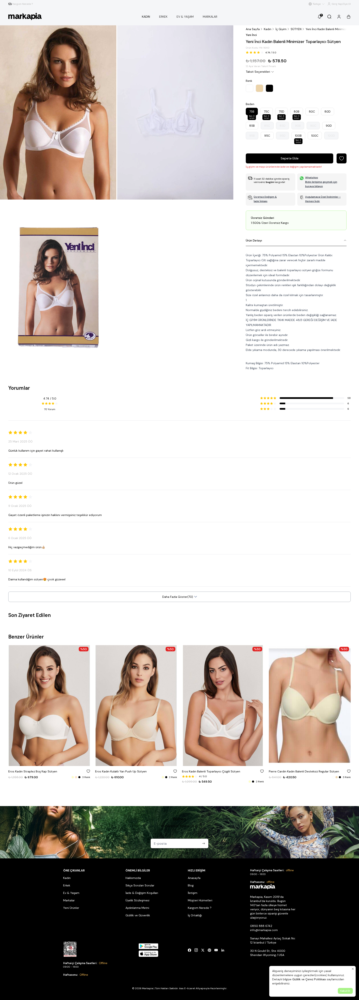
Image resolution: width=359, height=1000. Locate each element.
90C (313, 125)
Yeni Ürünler (71, 908)
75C (266, 112)
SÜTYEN (296, 29)
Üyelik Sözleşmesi (137, 900)
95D (282, 135)
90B (298, 125)
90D (329, 125)
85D (282, 125)
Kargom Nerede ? (199, 908)
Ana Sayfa (253, 29)
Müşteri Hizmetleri (200, 900)
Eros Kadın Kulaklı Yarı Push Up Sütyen (34, 771)
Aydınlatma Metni (137, 908)
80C (312, 111)
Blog (191, 885)
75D (281, 112)
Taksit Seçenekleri (258, 72)
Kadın (267, 29)
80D (328, 111)
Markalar (69, 900)
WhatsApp (311, 177)
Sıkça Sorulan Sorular (139, 885)
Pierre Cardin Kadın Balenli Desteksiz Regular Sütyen (217, 771)
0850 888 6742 (261, 926)
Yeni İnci (251, 35)
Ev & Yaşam (71, 893)
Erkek (66, 885)
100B (298, 136)
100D (331, 135)
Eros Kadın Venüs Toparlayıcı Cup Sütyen (297, 771)
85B (252, 125)
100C (314, 135)
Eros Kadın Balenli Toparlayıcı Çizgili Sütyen (124, 771)
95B (252, 135)
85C (267, 125)
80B (296, 112)
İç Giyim (280, 29)
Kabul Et (345, 991)
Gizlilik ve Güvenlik (137, 915)
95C (267, 135)
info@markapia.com (264, 930)
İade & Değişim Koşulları (141, 893)
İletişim (192, 893)
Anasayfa (194, 878)
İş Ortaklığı (195, 915)
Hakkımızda (133, 878)
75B (251, 112)
